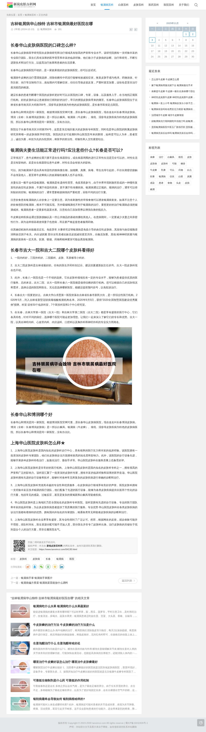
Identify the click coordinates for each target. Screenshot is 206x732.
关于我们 (184, 4)
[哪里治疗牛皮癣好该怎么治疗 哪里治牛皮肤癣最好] (20, 666)
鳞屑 (152, 189)
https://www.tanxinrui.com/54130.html (58, 549)
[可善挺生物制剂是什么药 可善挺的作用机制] (20, 685)
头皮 (178, 183)
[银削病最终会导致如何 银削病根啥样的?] (20, 704)
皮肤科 (23, 559)
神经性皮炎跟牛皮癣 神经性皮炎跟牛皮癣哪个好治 (176, 97)
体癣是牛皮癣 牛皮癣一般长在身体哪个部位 (173, 91)
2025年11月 (172, 23)
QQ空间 (54, 566)
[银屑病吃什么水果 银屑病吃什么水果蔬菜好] (20, 611)
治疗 (161, 157)
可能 (174, 163)
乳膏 (163, 170)
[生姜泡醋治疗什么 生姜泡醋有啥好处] (20, 648)
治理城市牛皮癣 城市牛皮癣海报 (167, 115)
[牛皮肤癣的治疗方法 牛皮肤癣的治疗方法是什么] (20, 629)
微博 (27, 566)
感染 (152, 183)
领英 (61, 566)
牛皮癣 (153, 170)
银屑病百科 (107, 4)
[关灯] (200, 722)
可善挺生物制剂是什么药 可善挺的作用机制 (61, 680)
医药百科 (154, 4)
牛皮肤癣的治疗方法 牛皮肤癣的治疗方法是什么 (64, 624)
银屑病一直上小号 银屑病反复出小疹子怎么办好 (175, 103)
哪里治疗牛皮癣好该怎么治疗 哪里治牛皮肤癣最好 (65, 661)
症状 (172, 176)
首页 (93, 4)
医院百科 (169, 4)
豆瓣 (48, 566)
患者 (161, 183)
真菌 (189, 176)
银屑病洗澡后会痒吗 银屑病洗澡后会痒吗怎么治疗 (176, 133)
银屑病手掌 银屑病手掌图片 (36, 578)
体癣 (152, 157)
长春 (48, 559)
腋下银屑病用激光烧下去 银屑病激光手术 (172, 85)
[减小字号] (135, 29)
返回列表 (127, 580)
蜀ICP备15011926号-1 (136, 723)
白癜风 (171, 157)
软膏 (152, 176)
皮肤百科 (138, 4)
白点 (189, 170)
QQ (34, 566)
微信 (41, 566)
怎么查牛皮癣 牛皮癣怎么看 (165, 79)
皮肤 (189, 157)
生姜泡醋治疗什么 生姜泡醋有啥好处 (56, 643)
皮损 (187, 183)
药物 (180, 170)
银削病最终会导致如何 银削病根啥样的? (59, 699)
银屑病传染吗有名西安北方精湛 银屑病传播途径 (175, 109)
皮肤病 (36, 559)
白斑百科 (123, 4)
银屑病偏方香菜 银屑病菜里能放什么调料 (44, 582)
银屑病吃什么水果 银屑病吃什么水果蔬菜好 (61, 606)
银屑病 (60, 559)
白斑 (180, 176)
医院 (71, 559)
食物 (170, 183)
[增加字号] (131, 29)
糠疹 (183, 163)
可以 (172, 170)
